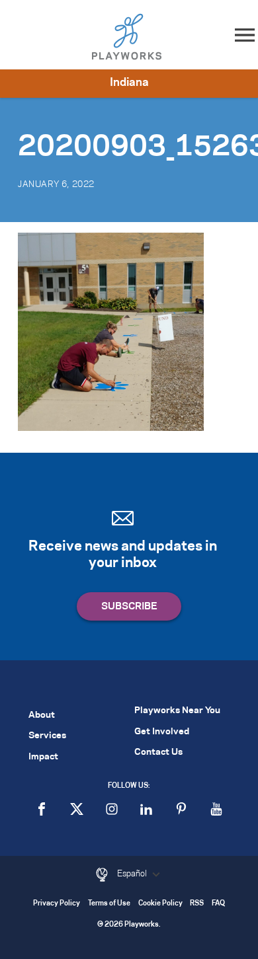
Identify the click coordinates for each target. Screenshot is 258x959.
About (41, 715)
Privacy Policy (56, 904)
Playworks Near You (177, 711)
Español (133, 874)
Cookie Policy (160, 904)
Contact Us (158, 752)
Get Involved (161, 732)
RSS (197, 904)
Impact (43, 757)
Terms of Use (109, 904)
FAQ (218, 904)
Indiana (129, 82)
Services (47, 736)
